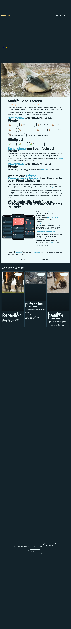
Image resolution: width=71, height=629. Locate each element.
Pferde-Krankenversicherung (24, 177)
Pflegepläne (19, 252)
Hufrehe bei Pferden (34, 305)
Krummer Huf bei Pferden (12, 314)
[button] (48, 16)
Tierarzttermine (36, 252)
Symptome (51, 212)
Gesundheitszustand (52, 244)
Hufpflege (44, 169)
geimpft (60, 158)
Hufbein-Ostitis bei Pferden (55, 315)
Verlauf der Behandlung (53, 217)
